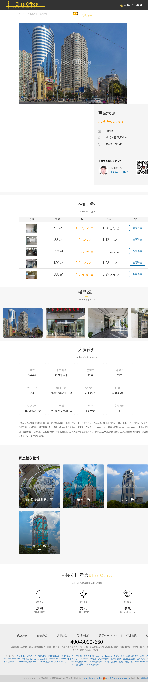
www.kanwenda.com (11, 659)
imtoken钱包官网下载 (26, 662)
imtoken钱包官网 (45, 662)
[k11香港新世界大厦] (39, 486)
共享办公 (106, 15)
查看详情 (137, 228)
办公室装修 (77, 656)
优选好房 (67, 15)
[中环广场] (39, 532)
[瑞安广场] (83, 486)
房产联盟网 (116, 659)
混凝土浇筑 (124, 662)
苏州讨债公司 (111, 662)
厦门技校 (80, 664)
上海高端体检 (132, 656)
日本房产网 (31, 656)
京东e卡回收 (103, 659)
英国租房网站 (60, 662)
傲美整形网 (89, 656)
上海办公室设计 (96, 662)
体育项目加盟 (54, 656)
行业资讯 (131, 635)
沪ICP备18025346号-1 (93, 678)
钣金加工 (20, 656)
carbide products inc (103, 656)
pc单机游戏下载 (29, 659)
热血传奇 (135, 662)
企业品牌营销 (129, 659)
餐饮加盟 (42, 656)
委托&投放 (127, 15)
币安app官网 (119, 656)
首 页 (50, 15)
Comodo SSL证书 (89, 659)
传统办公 (87, 15)
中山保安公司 (73, 659)
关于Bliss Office (108, 635)
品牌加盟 (66, 656)
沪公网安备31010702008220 (118, 678)
